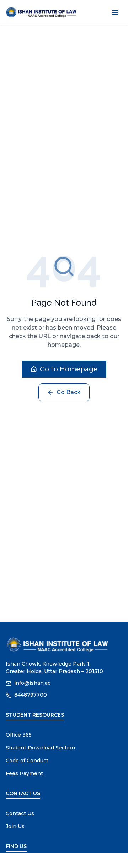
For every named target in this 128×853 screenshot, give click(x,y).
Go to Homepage (69, 369)
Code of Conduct (27, 760)
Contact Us (20, 813)
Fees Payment (24, 773)
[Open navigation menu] (115, 12)
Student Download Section (40, 747)
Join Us (15, 826)
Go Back (69, 392)
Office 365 (19, 735)
